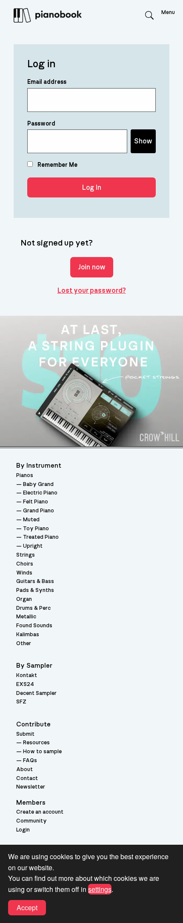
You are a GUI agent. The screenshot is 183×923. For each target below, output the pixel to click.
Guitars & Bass (35, 581)
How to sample (42, 751)
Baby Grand (38, 484)
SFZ (21, 702)
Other (23, 643)
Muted (31, 520)
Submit (25, 734)
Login (23, 830)
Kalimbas (27, 634)
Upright (33, 546)
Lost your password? (91, 290)
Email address (46, 82)
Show (143, 141)
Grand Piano (38, 511)
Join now (92, 267)
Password (41, 124)
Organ (24, 599)
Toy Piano (36, 529)
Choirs (24, 564)
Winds (24, 573)
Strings (25, 555)
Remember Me (56, 165)
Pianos (24, 475)
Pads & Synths (35, 590)
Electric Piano (40, 493)
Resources (36, 743)
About (24, 769)
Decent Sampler (36, 693)
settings (100, 889)
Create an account (39, 812)
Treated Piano (41, 537)
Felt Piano (35, 502)
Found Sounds (34, 626)
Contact (27, 778)
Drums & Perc (33, 608)
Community (31, 821)
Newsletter (30, 787)
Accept (27, 907)
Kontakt (26, 675)
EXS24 (25, 684)
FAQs (30, 760)
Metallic (26, 617)
